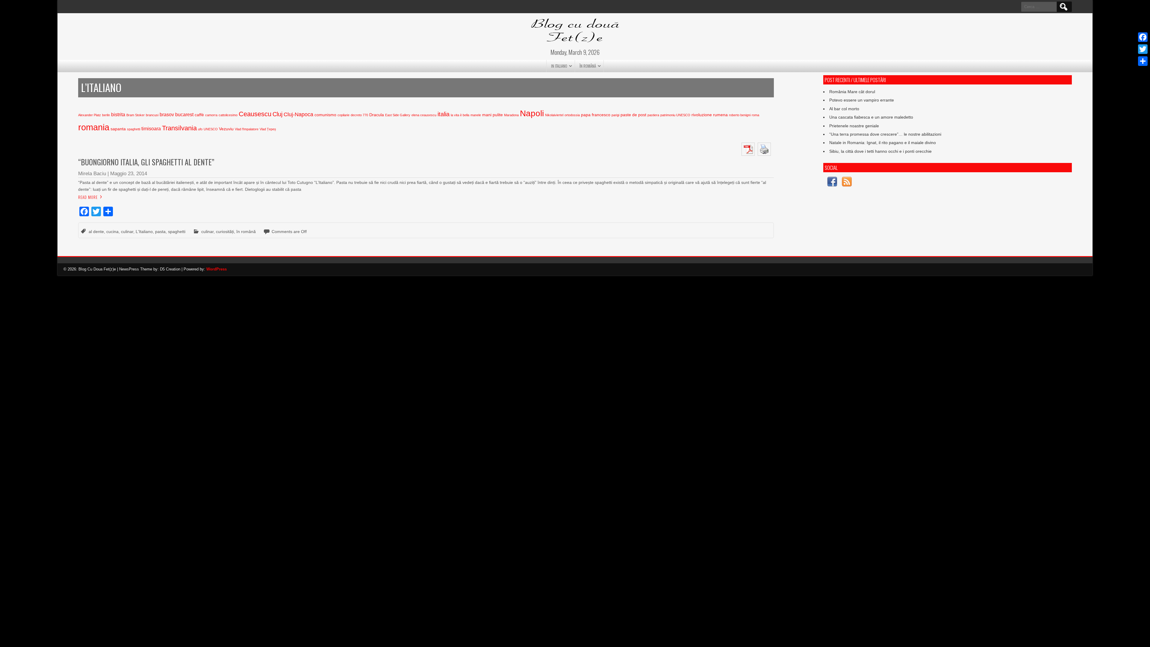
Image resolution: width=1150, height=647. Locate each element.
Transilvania (179, 128)
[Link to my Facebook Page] (832, 182)
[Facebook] (1143, 37)
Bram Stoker (135, 115)
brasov (167, 114)
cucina (112, 231)
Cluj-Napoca (298, 114)
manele (475, 115)
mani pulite (492, 115)
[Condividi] (1143, 61)
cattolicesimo (228, 115)
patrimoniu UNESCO (675, 115)
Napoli (532, 113)
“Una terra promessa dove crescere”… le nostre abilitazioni (885, 134)
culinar (127, 231)
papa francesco (595, 115)
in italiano (559, 66)
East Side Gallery (397, 115)
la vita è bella (460, 115)
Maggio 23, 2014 (128, 173)
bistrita (118, 114)
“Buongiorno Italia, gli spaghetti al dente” (146, 161)
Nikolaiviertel (554, 115)
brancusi (152, 115)
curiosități (225, 231)
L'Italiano (144, 231)
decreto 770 (359, 115)
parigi (615, 115)
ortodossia (572, 115)
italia (444, 114)
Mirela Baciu (92, 173)
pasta (160, 231)
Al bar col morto (844, 108)
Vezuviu (226, 129)
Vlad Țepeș (268, 129)
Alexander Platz (89, 115)
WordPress (216, 269)
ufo (200, 129)
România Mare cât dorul (852, 91)
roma (755, 115)
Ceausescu (255, 114)
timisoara (151, 128)
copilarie (343, 115)
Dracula (376, 115)
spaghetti (133, 129)
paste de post (633, 115)
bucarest (184, 114)
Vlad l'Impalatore (246, 129)
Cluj (277, 114)
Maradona (511, 115)
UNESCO (211, 129)
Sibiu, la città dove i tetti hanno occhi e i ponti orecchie (880, 151)
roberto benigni (739, 115)
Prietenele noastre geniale (854, 125)
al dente (96, 231)
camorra (211, 115)
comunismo (325, 115)
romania (93, 127)
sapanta (118, 129)
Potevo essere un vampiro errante (861, 100)
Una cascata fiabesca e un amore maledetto (871, 117)
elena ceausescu (423, 115)
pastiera (653, 115)
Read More (88, 197)
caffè (199, 115)
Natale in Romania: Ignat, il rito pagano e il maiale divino (882, 142)
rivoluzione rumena (709, 115)
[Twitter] (1143, 49)
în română (587, 66)
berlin (106, 115)
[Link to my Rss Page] (847, 182)
